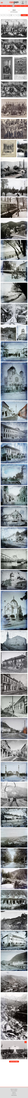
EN (26, 4)
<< (9, 10)
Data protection (14, 1095)
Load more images (14, 1061)
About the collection (14, 1089)
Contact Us (14, 1093)
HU (26, 2)
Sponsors (14, 1092)
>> (18, 10)
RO (26, 1)
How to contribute (14, 1090)
